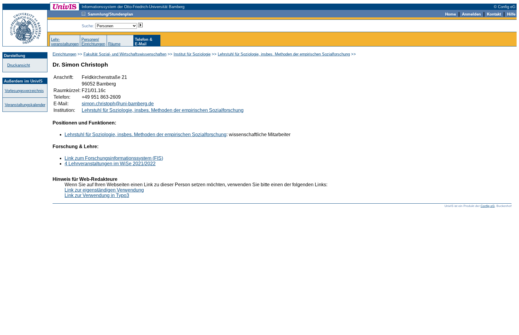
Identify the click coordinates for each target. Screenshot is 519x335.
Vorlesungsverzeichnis (24, 90)
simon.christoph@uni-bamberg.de (118, 103)
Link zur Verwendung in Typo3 (97, 195)
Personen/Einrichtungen (93, 41)
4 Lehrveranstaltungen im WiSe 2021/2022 (110, 163)
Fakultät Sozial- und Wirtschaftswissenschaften (124, 54)
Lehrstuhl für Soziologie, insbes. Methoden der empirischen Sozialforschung (284, 54)
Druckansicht (18, 65)
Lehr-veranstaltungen (65, 41)
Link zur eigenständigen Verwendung (104, 190)
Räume (114, 44)
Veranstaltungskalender (25, 105)
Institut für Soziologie (192, 54)
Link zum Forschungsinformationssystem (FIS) (114, 158)
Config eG (488, 206)
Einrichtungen (64, 54)
